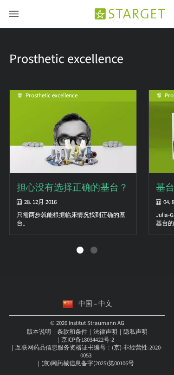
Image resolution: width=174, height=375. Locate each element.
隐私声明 (135, 332)
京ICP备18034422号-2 (87, 340)
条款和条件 (72, 332)
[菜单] (14, 14)
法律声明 (105, 332)
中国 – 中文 (95, 304)
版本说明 (39, 332)
